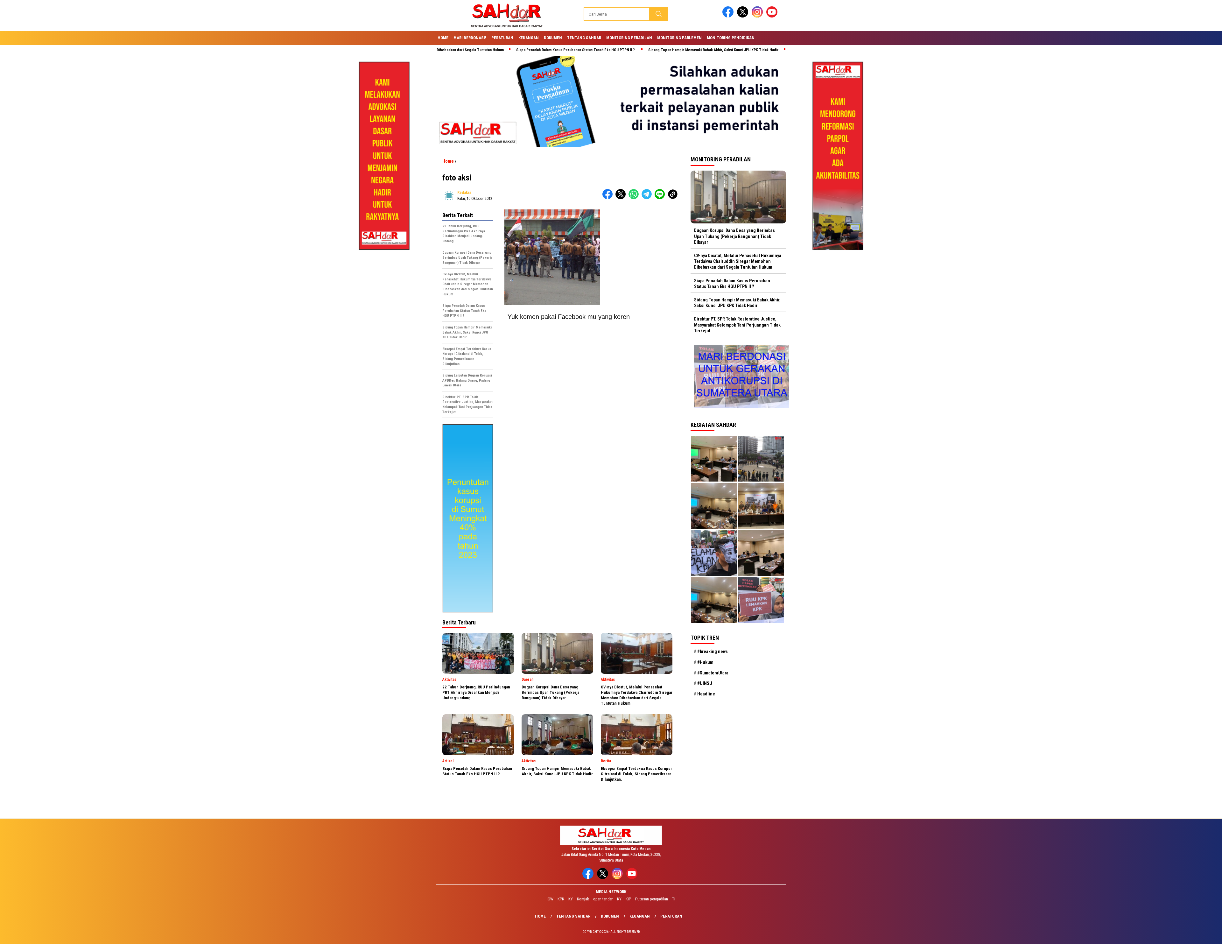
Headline (706, 693)
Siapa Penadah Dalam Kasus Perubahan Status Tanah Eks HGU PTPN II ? (520, 50)
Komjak (583, 899)
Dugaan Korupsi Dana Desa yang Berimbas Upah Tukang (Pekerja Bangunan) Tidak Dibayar (734, 236)
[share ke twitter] (622, 197)
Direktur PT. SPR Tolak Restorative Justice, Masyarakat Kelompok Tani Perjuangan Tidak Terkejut (737, 324)
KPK (561, 899)
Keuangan (528, 37)
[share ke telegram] (648, 197)
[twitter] (743, 16)
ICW (550, 899)
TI (673, 899)
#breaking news (712, 651)
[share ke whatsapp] (635, 197)
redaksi (464, 192)
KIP (628, 899)
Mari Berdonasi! (469, 37)
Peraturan (502, 37)
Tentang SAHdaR (584, 37)
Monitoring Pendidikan (731, 37)
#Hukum (705, 662)
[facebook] (729, 16)
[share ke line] (661, 197)
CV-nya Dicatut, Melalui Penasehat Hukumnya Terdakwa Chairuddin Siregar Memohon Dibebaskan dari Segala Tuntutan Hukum (737, 261)
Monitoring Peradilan (629, 37)
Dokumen (553, 37)
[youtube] (773, 16)
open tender (603, 899)
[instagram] (758, 16)
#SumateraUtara (712, 672)
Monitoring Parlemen (679, 37)
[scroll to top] (1180, 934)
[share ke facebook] (608, 197)
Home (443, 37)
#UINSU (704, 683)
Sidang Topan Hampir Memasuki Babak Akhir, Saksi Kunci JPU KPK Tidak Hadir (657, 50)
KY (570, 899)
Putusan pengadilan (651, 899)
